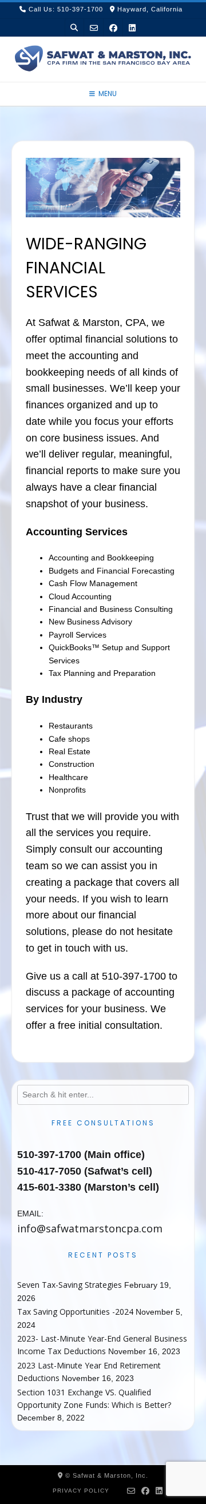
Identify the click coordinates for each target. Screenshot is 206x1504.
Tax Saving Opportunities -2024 (75, 1311)
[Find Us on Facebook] (113, 28)
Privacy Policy (81, 1490)
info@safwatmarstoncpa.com (90, 1228)
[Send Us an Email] (94, 28)
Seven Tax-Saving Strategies (69, 1284)
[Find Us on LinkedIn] (132, 28)
